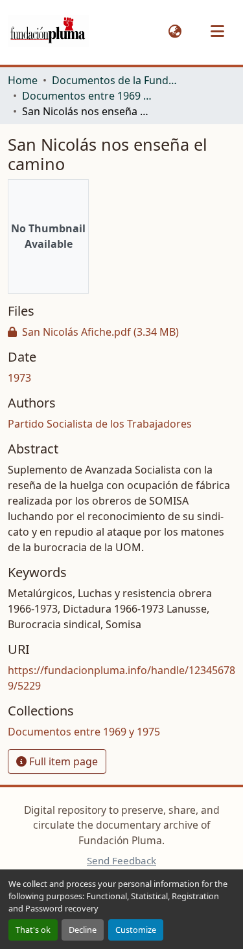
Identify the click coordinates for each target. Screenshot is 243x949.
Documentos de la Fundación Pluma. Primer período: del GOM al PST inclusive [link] (116, 80)
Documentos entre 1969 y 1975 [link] (87, 96)
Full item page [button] (62, 761)
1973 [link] (19, 378)
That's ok (33, 929)
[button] (48, 31)
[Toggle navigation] (217, 31)
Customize (135, 929)
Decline (83, 929)
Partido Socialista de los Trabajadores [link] (100, 424)
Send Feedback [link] (121, 860)
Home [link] (23, 80)
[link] (121, 332)
